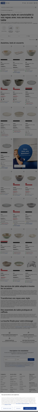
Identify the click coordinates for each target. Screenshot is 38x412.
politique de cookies (8, 404)
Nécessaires (18, 408)
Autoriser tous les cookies (29, 408)
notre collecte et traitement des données (22, 403)
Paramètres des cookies (7, 408)
